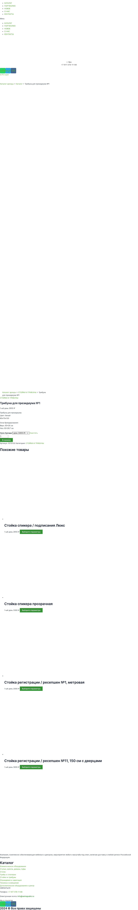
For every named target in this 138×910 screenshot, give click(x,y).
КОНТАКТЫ (9, 14)
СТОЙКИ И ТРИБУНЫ (27, 392)
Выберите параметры (31, 532)
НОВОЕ (7, 8)
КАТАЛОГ (8, 3)
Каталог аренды (7, 84)
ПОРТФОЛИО (10, 6)
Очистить (33, 433)
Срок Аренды (6, 433)
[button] (69, 18)
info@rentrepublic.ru (25, 896)
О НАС (7, 11)
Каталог (19, 84)
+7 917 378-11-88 (15, 892)
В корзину (6, 440)
